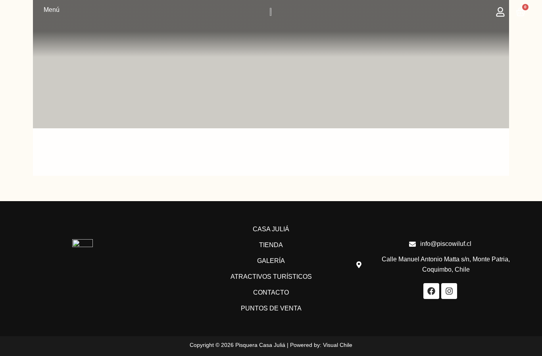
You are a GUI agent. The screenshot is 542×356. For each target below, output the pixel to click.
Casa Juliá (271, 229)
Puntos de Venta (271, 308)
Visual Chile (337, 345)
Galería (271, 260)
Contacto (271, 292)
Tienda (271, 245)
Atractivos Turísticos (271, 276)
